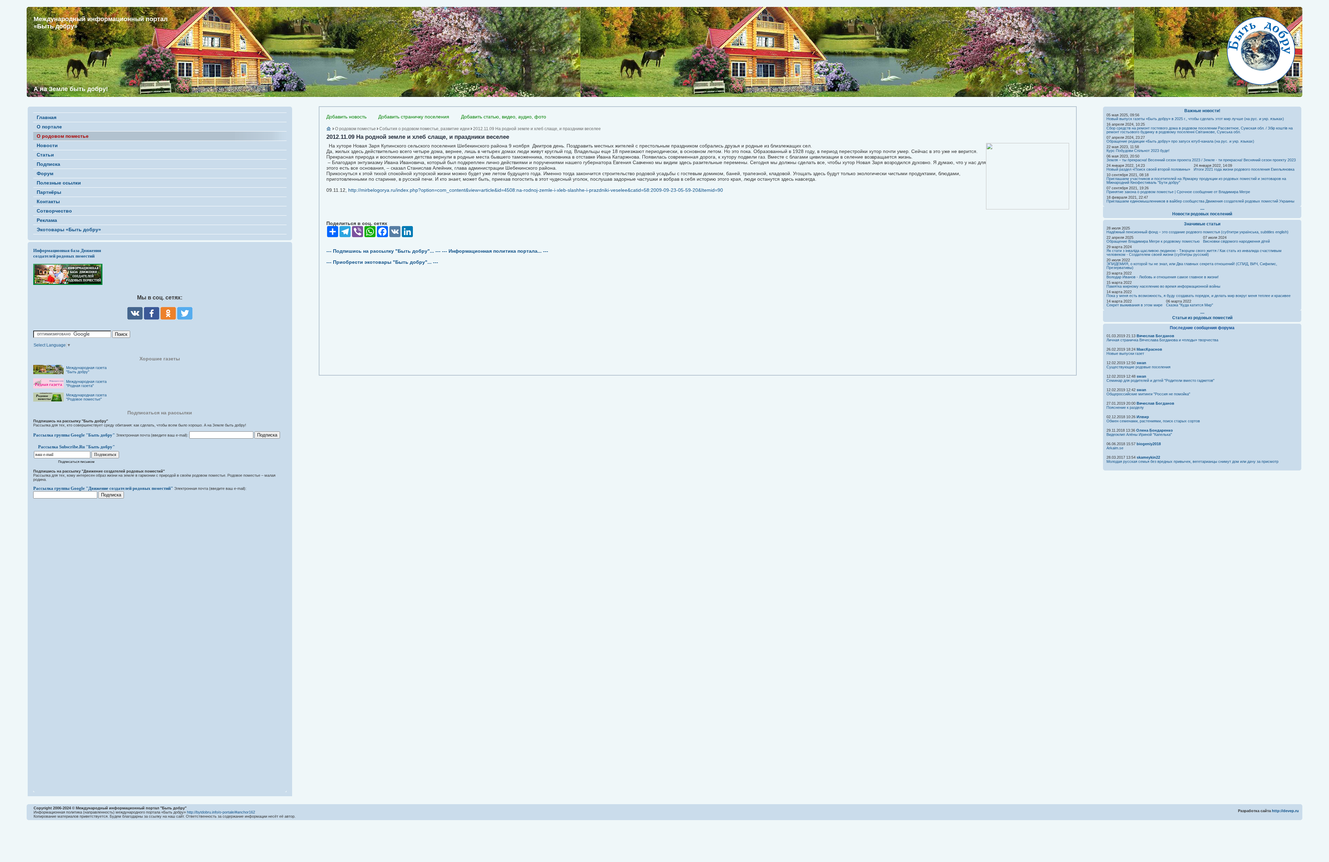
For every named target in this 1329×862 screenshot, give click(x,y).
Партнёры (49, 192)
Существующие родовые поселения (1138, 367)
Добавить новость (346, 116)
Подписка (48, 164)
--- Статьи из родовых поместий (1202, 315)
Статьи (45, 155)
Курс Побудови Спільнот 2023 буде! (1137, 151)
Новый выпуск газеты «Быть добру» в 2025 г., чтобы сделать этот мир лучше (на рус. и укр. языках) (1195, 119)
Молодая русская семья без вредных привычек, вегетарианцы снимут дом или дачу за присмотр (1192, 461)
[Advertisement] (74, 641)
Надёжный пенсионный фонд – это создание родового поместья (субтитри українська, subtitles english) (1197, 232)
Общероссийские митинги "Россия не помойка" (1148, 394)
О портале (49, 126)
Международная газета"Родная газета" (86, 383)
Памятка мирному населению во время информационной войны (1163, 286)
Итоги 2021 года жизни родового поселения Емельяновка (1244, 169)
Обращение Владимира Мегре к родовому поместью (1153, 241)
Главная (46, 117)
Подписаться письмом (76, 462)
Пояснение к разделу (1125, 407)
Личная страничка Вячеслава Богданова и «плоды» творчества (1162, 340)
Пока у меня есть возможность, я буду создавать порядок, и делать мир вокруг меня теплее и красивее (1198, 296)
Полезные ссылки (59, 183)
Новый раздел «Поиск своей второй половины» (1148, 169)
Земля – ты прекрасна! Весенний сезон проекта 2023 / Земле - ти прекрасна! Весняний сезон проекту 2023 (1201, 160)
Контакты (48, 201)
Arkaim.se (1114, 448)
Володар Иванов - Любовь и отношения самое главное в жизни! (1162, 277)
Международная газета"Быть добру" (86, 370)
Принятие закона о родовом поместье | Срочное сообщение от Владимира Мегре (1178, 192)
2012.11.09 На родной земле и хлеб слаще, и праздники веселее (537, 128)
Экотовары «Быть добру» (69, 229)
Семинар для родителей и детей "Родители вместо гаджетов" (1160, 380)
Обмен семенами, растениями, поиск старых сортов (1153, 421)
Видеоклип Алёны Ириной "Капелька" (1139, 434)
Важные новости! (1202, 110)
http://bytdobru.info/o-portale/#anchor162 (221, 812)
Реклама (47, 220)
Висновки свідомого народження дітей (1236, 241)
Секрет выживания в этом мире (1134, 305)
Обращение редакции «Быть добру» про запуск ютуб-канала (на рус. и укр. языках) (1180, 141)
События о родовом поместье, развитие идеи (424, 128)
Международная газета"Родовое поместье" (86, 397)
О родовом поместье (63, 136)
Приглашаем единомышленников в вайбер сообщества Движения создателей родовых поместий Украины (1200, 201)
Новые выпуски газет (1125, 353)
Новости (47, 145)
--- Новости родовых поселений (1202, 211)
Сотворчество (54, 211)
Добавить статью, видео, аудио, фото (503, 116)
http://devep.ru (1285, 811)
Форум (45, 173)
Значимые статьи (1202, 224)
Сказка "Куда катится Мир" (1189, 305)
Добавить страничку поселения (413, 116)
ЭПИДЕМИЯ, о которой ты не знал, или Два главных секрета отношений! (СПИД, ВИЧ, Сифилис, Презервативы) (1191, 266)
